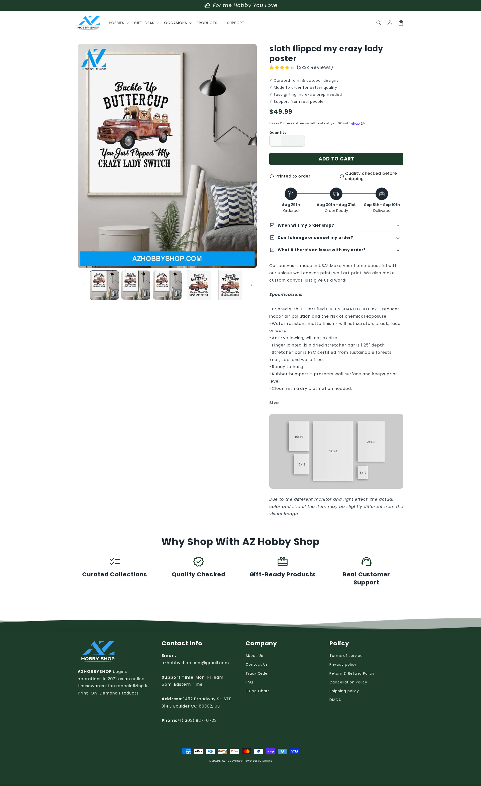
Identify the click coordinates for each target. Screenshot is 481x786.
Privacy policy (342, 664)
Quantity (277, 132)
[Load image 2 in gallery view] (135, 285)
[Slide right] (251, 285)
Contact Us (257, 664)
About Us (254, 655)
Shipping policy (344, 690)
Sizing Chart (257, 690)
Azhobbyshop (232, 761)
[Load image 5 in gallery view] (230, 285)
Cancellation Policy (348, 682)
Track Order (257, 673)
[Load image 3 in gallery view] (167, 285)
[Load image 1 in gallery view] (104, 285)
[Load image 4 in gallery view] (198, 285)
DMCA (335, 699)
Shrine (267, 761)
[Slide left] (83, 285)
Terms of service (346, 655)
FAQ (249, 682)
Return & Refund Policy (352, 673)
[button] (118, 23)
